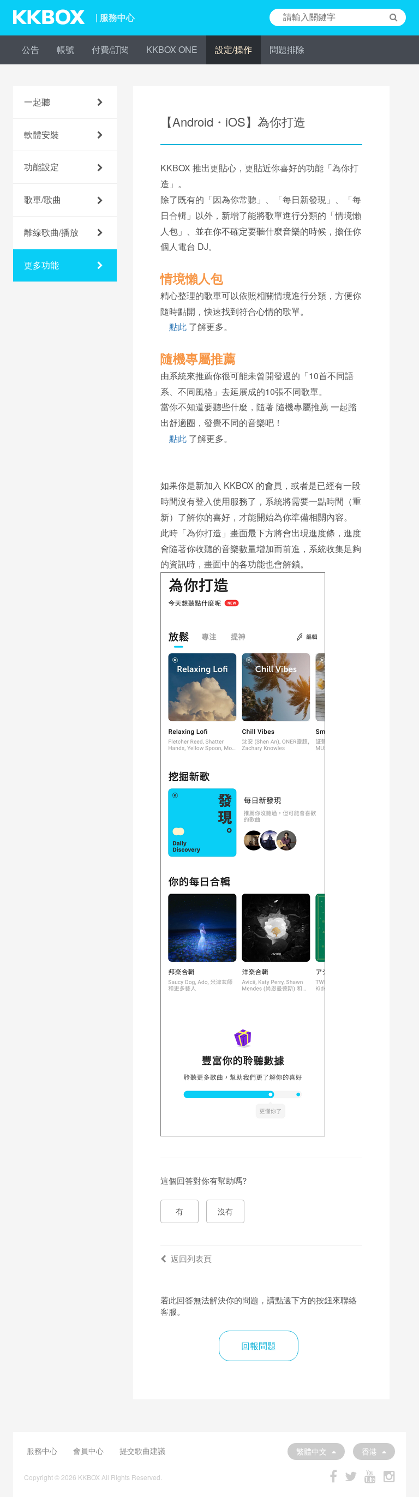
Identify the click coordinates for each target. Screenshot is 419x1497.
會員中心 (88, 1450)
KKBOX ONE (171, 49)
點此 (178, 326)
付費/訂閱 (110, 49)
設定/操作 (233, 49)
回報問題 (258, 1345)
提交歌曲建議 (142, 1450)
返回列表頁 (191, 1258)
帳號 (65, 49)
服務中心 (42, 1450)
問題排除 (287, 49)
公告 (30, 49)
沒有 (225, 1211)
